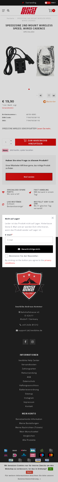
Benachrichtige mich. (31, 249)
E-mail (9, 234)
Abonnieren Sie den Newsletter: (24, 256)
